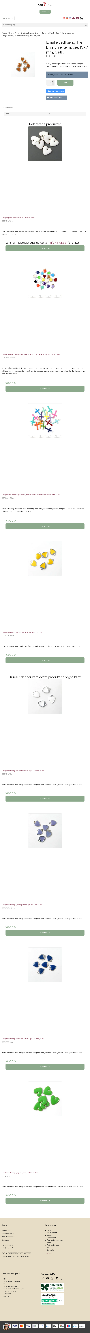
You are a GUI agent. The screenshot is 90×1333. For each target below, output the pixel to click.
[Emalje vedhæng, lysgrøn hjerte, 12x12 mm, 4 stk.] (45, 1125)
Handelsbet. (51, 1238)
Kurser (49, 1235)
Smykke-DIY (45, 12)
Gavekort (7, 1294)
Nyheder (7, 1279)
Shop (49, 1242)
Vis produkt (45, 248)
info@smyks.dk (58, 242)
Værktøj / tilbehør (10, 1291)
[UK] (70, 18)
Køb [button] (66, 82)
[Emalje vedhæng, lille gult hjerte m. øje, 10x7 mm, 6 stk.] (45, 584)
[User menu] (73, 18)
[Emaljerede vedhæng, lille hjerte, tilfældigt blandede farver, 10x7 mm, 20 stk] (45, 306)
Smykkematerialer (10, 1286)
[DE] (67, 18)
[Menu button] (86, 18)
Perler (6, 1284)
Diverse (6, 1296)
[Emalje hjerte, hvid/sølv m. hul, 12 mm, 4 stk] (45, 169)
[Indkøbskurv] (82, 18)
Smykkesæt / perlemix (12, 1281)
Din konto (50, 1250)
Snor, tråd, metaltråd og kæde (15, 1289)
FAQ (48, 1247)
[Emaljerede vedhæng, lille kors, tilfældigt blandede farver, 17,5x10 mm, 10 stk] (45, 446)
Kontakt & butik (52, 1233)
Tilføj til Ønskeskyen (57, 91)
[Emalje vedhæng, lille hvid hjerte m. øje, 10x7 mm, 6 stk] (45, 722)
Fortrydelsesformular (55, 1240)
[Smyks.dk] (45, 5)
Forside (49, 1230)
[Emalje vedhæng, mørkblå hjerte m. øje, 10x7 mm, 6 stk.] (45, 990)
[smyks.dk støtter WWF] (52, 1287)
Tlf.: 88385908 (7, 1245)
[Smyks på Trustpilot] (52, 1299)
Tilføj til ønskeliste (56, 98)
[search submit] (86, 25)
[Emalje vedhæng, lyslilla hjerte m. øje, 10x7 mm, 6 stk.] (45, 856)
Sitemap (48, 1253)
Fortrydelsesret (53, 1245)
